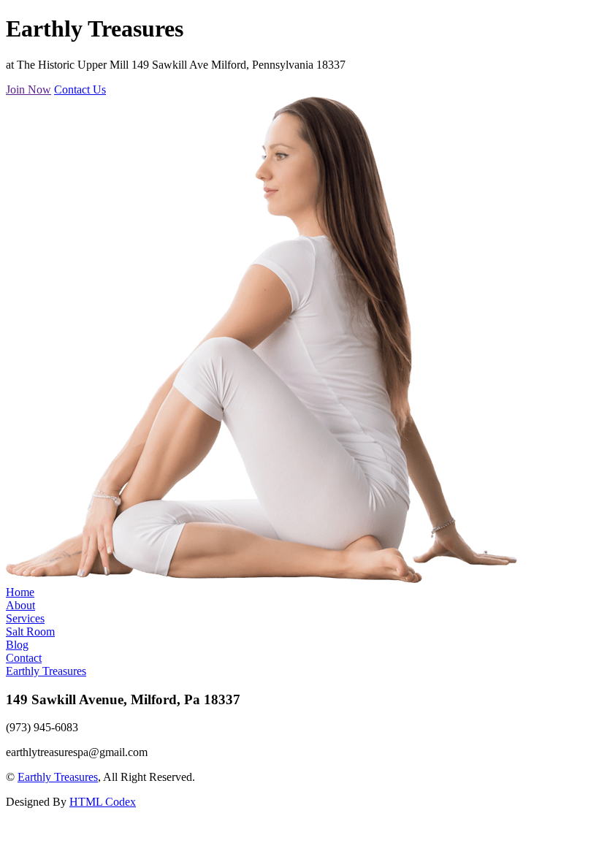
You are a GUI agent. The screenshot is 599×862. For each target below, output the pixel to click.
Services (25, 618)
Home (20, 592)
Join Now (28, 89)
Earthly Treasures (46, 671)
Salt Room (30, 631)
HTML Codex (102, 802)
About (20, 605)
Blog (17, 644)
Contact (24, 658)
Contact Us (80, 89)
